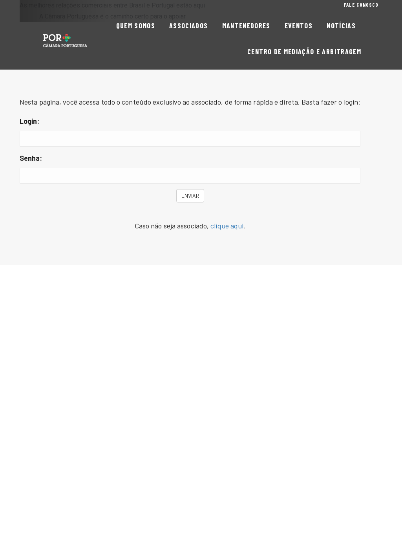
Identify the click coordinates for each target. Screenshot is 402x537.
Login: (30, 121)
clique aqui (226, 225)
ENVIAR (190, 195)
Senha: (31, 158)
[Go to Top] (390, 525)
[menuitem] (361, 5)
